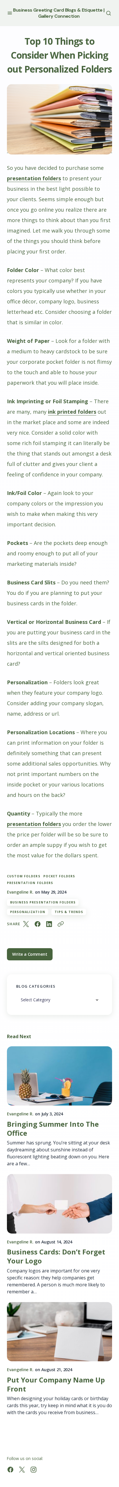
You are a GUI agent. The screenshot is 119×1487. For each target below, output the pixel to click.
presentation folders (34, 178)
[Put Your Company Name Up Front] (59, 1332)
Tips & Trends (69, 912)
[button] (9, 13)
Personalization (27, 912)
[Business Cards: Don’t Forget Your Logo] (59, 1204)
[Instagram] (33, 1469)
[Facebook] (10, 1469)
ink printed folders (72, 411)
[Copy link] (60, 924)
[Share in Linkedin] (49, 924)
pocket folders (59, 876)
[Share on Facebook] (37, 924)
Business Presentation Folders (43, 902)
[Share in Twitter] (26, 924)
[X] (22, 1469)
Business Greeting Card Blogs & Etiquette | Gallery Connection (58, 13)
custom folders (23, 876)
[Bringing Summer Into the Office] (59, 1076)
